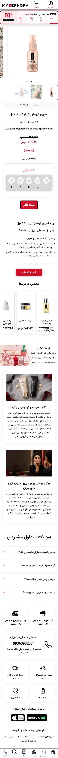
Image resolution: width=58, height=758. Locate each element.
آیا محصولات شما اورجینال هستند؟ (37, 566)
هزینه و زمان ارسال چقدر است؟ (39, 579)
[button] (31, 81)
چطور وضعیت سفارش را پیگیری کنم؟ (36, 552)
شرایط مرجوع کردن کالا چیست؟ (39, 593)
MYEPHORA (15, 5)
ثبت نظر (29, 205)
